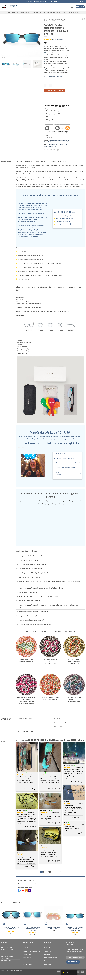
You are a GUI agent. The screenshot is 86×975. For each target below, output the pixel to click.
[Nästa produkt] (81, 19)
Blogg (75, 12)
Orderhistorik (48, 951)
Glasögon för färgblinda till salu (57, 140)
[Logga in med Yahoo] (29, 890)
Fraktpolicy (26, 947)
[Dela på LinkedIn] (58, 150)
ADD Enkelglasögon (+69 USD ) (53, 76)
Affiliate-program (28, 964)
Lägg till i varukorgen (54, 90)
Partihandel (47, 964)
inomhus (46, 146)
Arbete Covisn (27, 960)
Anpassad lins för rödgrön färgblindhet (53, 927)
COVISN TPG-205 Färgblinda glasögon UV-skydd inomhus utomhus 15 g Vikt (75, 928)
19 (55, 872)
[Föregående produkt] (83, 19)
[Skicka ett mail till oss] (82, 1)
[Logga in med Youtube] (23, 890)
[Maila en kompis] (51, 150)
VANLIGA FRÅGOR (67, 12)
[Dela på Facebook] (45, 150)
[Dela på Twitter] (48, 150)
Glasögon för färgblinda (20, 12)
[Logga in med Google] (19, 890)
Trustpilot (21, 447)
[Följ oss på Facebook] (79, 1)
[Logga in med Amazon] (26, 890)
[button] (72, 7)
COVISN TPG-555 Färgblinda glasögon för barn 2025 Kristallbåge (32, 928)
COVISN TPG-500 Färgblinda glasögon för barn (11, 927)
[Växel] (17, 556)
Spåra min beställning (50, 957)
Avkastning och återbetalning (31, 951)
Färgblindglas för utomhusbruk (62, 141)
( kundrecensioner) (57, 39)
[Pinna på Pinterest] (54, 150)
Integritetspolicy (27, 954)
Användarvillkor (27, 957)
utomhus (51, 146)
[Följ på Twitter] (80, 1)
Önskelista (47, 954)
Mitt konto (47, 947)
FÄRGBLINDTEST (34, 12)
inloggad (29, 883)
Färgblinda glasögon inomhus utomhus (58, 144)
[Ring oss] (83, 1)
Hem (9, 12)
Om (54, 12)
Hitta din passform (46, 12)
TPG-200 (55, 146)
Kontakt (58, 12)
